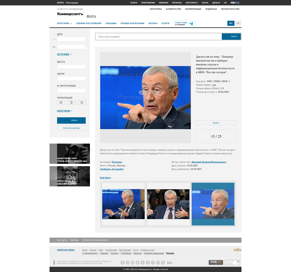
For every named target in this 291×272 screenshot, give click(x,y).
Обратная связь (65, 250)
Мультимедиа (125, 250)
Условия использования (95, 240)
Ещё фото (105, 177)
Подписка (211, 9)
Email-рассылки (147, 250)
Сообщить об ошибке (111, 169)
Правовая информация (154, 253)
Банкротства (173, 9)
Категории (63, 23)
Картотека (156, 9)
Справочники (111, 250)
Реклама (170, 253)
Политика (117, 162)
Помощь (74, 240)
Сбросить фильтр (71, 128)
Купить (216, 123)
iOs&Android (126, 253)
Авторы (152, 23)
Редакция (104, 253)
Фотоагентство (230, 9)
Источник (63, 54)
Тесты (135, 250)
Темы (101, 250)
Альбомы (111, 23)
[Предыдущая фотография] (202, 136)
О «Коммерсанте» (90, 253)
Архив (84, 250)
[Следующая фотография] (229, 136)
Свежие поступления (88, 23)
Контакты (62, 240)
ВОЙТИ (60, 3)
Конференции (193, 9)
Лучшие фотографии (132, 23)
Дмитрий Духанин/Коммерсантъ (208, 162)
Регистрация (72, 3)
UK (225, 3)
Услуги (165, 23)
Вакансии (138, 253)
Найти (74, 120)
